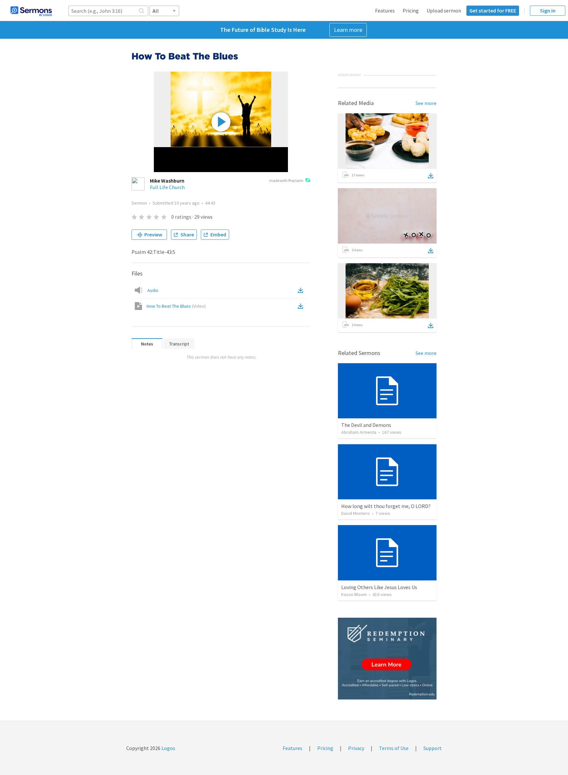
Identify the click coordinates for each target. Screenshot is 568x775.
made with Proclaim (286, 180)
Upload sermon (444, 10)
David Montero (355, 513)
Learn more (348, 29)
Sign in (548, 10)
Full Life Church (167, 187)
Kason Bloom (354, 594)
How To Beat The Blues (176, 306)
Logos (167, 748)
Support (432, 748)
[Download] (430, 175)
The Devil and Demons (366, 425)
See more (426, 103)
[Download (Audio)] (301, 290)
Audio (152, 290)
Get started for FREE (492, 10)
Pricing (411, 10)
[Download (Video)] (301, 306)
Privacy (356, 748)
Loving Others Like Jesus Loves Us (379, 587)
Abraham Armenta (358, 432)
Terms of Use (394, 748)
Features (385, 10)
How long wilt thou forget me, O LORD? (386, 506)
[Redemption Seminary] (387, 658)
